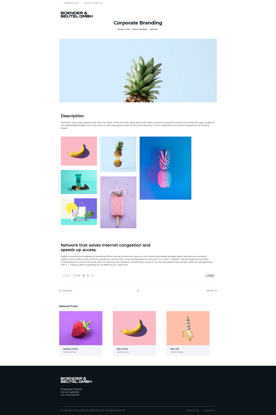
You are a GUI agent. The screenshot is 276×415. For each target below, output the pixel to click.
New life (174, 349)
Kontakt (211, 15)
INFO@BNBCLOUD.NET (71, 3)
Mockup (73, 352)
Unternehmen (181, 15)
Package (180, 352)
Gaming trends (70, 349)
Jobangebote (198, 15)
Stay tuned (122, 349)
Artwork (135, 29)
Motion (126, 352)
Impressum (209, 410)
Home (140, 15)
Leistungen (152, 15)
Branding (143, 29)
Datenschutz (193, 410)
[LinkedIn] (83, 275)
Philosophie (166, 15)
